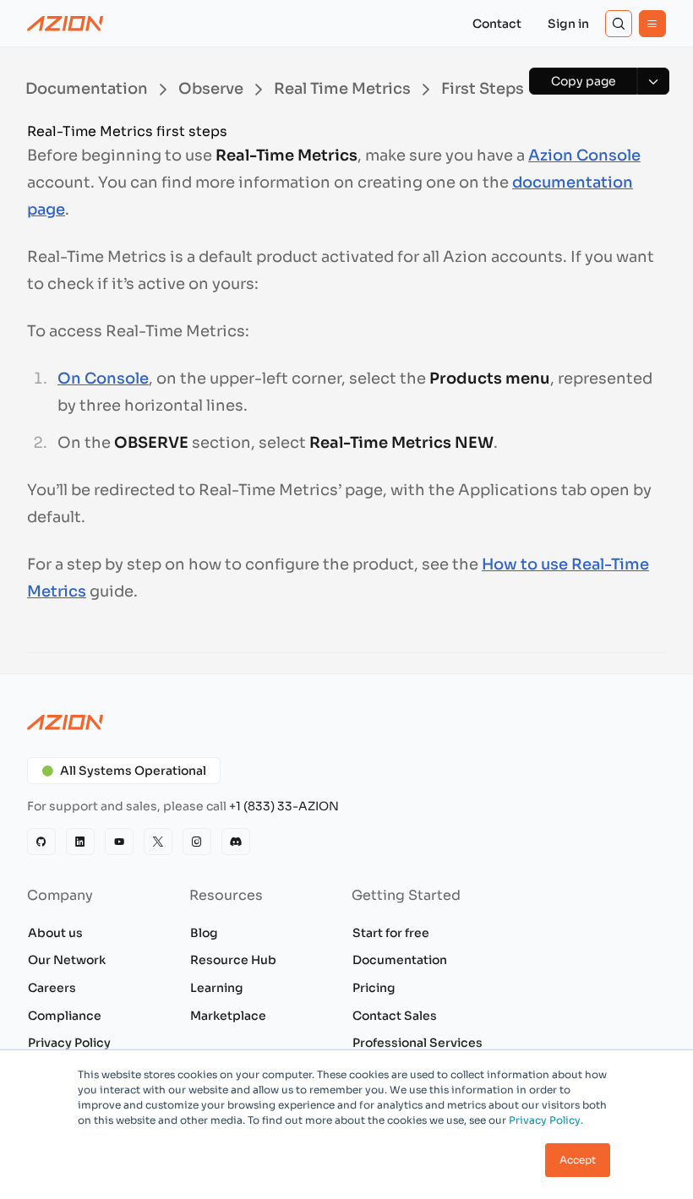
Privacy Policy (69, 1042)
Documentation (399, 959)
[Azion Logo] (65, 23)
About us (55, 932)
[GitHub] (41, 841)
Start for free (390, 932)
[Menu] (652, 23)
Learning (216, 987)
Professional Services (417, 1042)
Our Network (67, 959)
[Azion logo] (346, 722)
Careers (52, 987)
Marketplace (228, 1015)
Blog (204, 932)
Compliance (64, 1015)
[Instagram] (197, 841)
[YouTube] (119, 841)
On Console (103, 378)
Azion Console (584, 155)
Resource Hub (233, 959)
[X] (158, 841)
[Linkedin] (80, 841)
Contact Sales (394, 1015)
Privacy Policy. (546, 1120)
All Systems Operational (133, 770)
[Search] (618, 23)
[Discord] (235, 841)
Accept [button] (577, 1159)
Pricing (374, 987)
